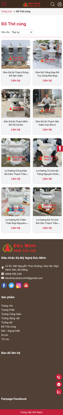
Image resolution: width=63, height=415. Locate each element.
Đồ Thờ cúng (8, 326)
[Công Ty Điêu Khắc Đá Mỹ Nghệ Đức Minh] (31, 3)
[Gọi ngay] (59, 376)
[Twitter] (11, 285)
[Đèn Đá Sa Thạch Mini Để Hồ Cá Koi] (15, 103)
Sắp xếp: (5, 32)
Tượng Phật (8, 309)
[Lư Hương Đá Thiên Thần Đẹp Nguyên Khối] (15, 201)
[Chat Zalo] (59, 391)
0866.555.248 (13, 273)
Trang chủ (7, 305)
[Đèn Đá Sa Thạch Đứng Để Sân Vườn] (15, 54)
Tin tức (5, 339)
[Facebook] (4, 285)
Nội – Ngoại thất (10, 330)
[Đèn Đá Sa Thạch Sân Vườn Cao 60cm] (47, 103)
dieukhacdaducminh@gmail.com (24, 277)
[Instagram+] (19, 285)
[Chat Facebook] (59, 384)
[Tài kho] (60, 4)
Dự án (4, 334)
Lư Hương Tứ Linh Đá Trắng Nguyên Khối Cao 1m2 (47, 174)
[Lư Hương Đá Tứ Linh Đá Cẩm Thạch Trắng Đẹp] (47, 201)
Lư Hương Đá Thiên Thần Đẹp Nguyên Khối (15, 223)
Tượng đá (6, 322)
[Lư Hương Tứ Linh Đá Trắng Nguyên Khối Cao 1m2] (47, 152)
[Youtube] (26, 285)
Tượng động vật (10, 318)
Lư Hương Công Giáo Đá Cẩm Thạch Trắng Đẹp (15, 174)
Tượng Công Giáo (11, 313)
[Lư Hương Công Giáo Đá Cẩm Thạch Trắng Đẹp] (15, 152)
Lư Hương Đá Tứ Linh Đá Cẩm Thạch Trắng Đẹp (47, 223)
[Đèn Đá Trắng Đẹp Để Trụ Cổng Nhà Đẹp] (47, 54)
